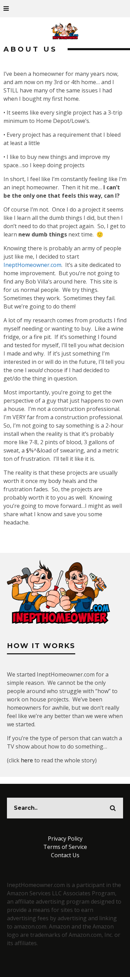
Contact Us (65, 855)
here (27, 760)
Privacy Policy (65, 838)
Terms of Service (65, 847)
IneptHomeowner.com (32, 265)
